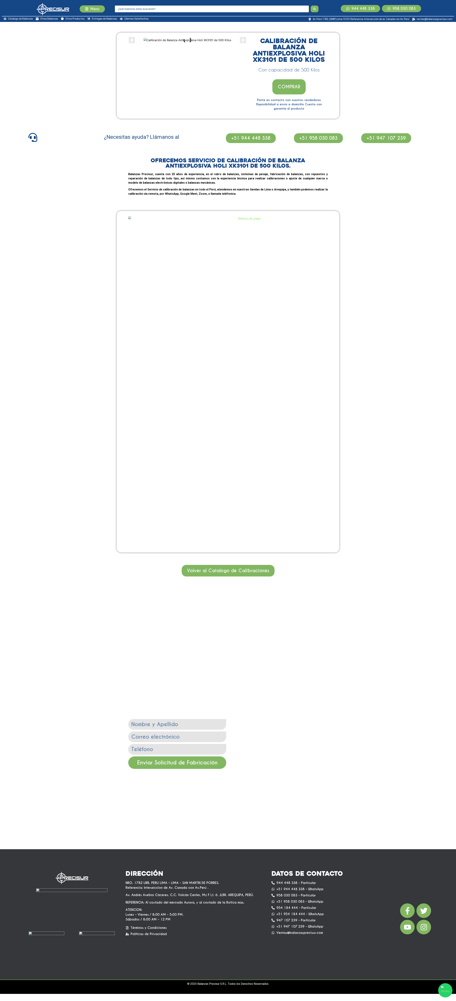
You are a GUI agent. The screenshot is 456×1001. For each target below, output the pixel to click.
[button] (131, 40)
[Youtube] (407, 927)
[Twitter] (423, 910)
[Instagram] (423, 927)
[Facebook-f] (407, 910)
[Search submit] (314, 9)
